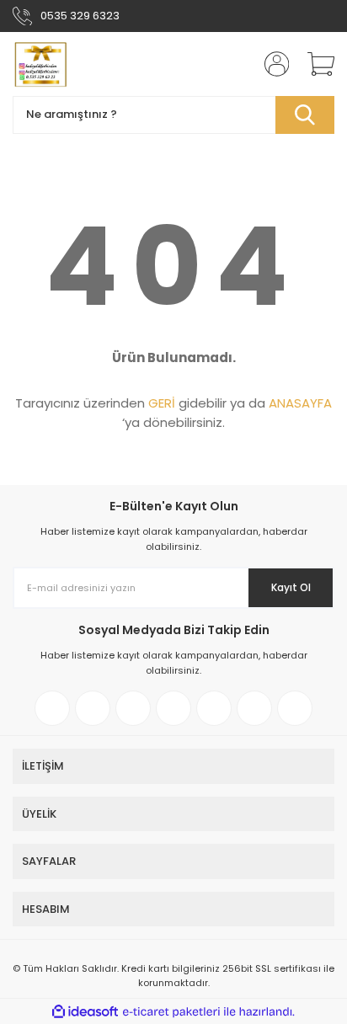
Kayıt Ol (291, 587)
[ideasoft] (85, 1012)
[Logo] (40, 64)
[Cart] (315, 64)
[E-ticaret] (171, 1011)
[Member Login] (271, 64)
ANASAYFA (300, 403)
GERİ (161, 403)
